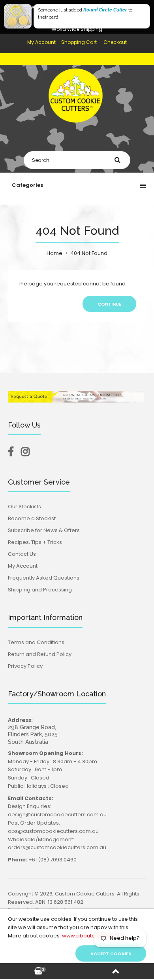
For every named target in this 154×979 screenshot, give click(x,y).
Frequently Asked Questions (43, 578)
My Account (41, 42)
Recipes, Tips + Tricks (35, 542)
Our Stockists (24, 506)
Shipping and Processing (40, 589)
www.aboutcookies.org (92, 935)
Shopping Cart (79, 42)
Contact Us (22, 554)
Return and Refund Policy (39, 654)
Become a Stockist (32, 518)
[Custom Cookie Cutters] (77, 128)
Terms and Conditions (36, 642)
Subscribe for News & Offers (44, 530)
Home (54, 253)
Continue (109, 304)
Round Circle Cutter (105, 10)
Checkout (115, 42)
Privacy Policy (25, 666)
